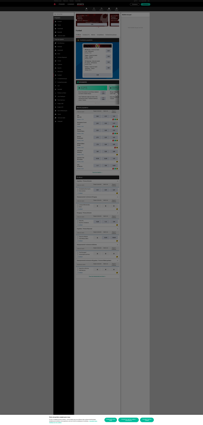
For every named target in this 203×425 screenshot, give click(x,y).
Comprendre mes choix (110, 420)
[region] (101, 420)
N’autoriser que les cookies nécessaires (128, 420)
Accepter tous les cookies (146, 420)
